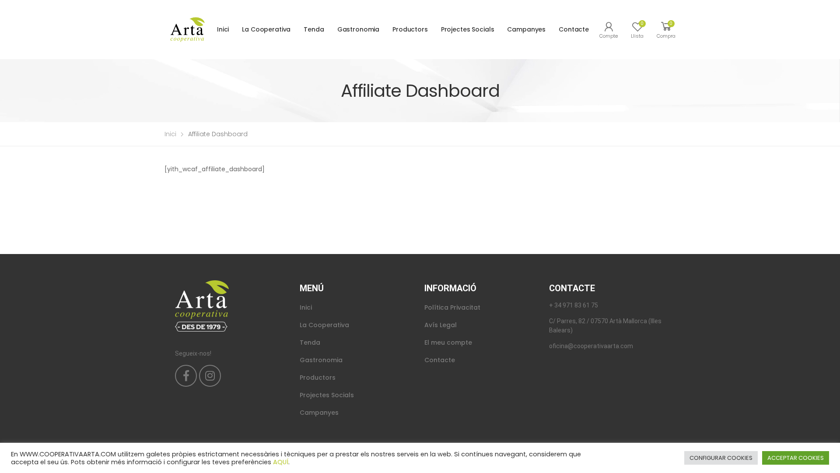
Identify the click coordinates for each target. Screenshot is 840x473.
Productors (410, 29)
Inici (223, 29)
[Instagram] (210, 376)
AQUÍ (280, 462)
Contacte (574, 29)
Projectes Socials (467, 29)
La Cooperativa (266, 29)
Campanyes (526, 29)
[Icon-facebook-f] (186, 376)
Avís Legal (440, 325)
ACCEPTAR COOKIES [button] (795, 458)
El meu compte (448, 342)
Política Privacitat (452, 307)
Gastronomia (358, 29)
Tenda (314, 29)
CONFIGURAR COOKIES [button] (721, 458)
